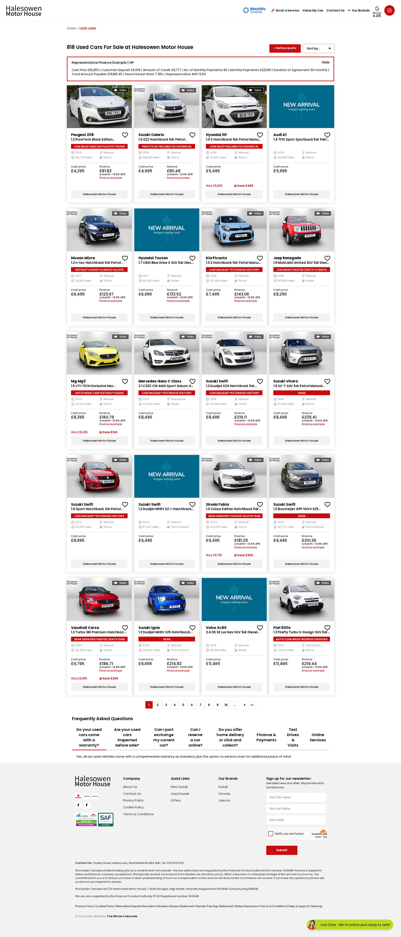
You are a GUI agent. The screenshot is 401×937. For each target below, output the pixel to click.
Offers (176, 800)
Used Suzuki (180, 793)
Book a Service (287, 10)
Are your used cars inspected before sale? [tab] (127, 737)
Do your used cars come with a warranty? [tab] (89, 737)
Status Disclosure (247, 906)
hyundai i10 (216, 134)
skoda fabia (217, 504)
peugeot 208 (82, 134)
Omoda (224, 793)
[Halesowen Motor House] (23, 10)
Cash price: (78, 166)
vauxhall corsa (85, 627)
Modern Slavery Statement (176, 906)
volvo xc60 (216, 627)
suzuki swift (217, 381)
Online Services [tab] (318, 737)
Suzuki (223, 787)
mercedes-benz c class (159, 381)
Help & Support (299, 906)
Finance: (104, 166)
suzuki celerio (151, 134)
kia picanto (216, 257)
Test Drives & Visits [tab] (293, 737)
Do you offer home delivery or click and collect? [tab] (230, 737)
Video (123, 90)
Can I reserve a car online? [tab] (195, 737)
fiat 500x (282, 627)
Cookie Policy (133, 807)
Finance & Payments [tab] (266, 737)
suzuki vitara (285, 381)
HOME (71, 28)
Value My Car (312, 10)
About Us (130, 787)
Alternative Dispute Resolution (136, 906)
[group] (99, 106)
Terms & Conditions (138, 814)
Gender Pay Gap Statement (215, 906)
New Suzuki (179, 787)
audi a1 (280, 134)
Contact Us (335, 10)
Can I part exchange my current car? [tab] (164, 737)
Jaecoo (224, 800)
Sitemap (316, 906)
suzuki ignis (149, 627)
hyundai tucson (153, 257)
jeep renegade (287, 257)
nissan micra (83, 257)
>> (252, 705)
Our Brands (361, 10)
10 (226, 705)
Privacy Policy (133, 800)
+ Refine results (285, 48)
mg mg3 (78, 381)
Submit (281, 850)
